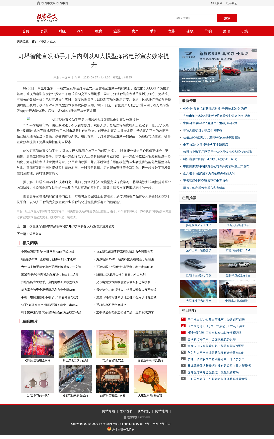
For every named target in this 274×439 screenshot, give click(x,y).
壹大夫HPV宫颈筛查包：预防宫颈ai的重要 (216, 346)
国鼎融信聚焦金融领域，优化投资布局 (213, 372)
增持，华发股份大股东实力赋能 (204, 187)
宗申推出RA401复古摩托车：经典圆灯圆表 (216, 319)
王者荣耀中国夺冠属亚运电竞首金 (205, 180)
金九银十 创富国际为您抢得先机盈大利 (209, 173)
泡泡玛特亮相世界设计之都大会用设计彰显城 (126, 297)
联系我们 (231, 3)
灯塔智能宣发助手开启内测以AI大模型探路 (49, 282)
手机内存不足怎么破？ (111, 305)
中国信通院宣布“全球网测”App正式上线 (47, 251)
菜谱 (226, 31)
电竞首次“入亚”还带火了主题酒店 (205, 144)
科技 (43, 41)
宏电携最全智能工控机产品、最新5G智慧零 (125, 312)
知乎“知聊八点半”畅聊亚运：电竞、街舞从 (49, 305)
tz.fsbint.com (110, 423)
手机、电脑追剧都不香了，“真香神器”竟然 (49, 297)
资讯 (44, 31)
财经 (62, 31)
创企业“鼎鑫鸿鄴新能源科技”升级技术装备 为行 (215, 108)
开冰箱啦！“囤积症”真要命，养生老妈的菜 (124, 267)
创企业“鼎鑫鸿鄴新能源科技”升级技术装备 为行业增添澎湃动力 (71, 226)
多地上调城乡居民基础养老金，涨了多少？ (216, 359)
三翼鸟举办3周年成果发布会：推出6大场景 (49, 274)
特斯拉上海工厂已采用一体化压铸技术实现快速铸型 (217, 151)
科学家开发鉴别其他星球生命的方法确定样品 (51, 312)
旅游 (117, 31)
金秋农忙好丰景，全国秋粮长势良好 (212, 339)
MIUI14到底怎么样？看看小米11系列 (121, 274)
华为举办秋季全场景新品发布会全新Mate (48, 289)
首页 (25, 31)
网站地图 (161, 411)
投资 (244, 31)
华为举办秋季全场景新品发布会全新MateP (216, 352)
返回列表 (35, 234)
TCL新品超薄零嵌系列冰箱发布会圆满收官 (124, 251)
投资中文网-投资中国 (55, 3)
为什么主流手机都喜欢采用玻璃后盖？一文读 (51, 267)
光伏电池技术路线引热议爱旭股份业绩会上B (125, 282)
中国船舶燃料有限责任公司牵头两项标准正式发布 (216, 166)
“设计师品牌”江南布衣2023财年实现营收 (215, 332)
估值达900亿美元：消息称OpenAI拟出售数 (211, 137)
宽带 (171, 31)
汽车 (80, 31)
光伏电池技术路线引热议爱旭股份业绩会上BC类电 (216, 115)
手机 (153, 31)
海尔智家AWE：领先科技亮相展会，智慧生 (125, 259)
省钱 (190, 31)
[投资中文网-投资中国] (54, 17)
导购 (208, 31)
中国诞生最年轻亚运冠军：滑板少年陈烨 (210, 123)
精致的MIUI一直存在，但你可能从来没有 (48, 259)
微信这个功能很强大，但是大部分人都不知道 (126, 289)
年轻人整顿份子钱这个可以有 (202, 130)
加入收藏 (216, 3)
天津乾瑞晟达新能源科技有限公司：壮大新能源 (219, 365)
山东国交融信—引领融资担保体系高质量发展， (219, 379)
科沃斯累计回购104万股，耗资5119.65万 (210, 159)
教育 (98, 31)
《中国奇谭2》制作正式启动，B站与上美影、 (218, 326)
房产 (135, 31)
